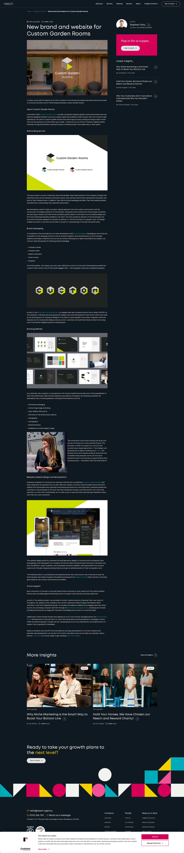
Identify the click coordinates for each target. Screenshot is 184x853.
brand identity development (48, 312)
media (98, 450)
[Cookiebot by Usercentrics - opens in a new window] (25, 849)
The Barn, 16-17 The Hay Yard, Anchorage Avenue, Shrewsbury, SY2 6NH (53, 819)
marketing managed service (78, 608)
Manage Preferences (154, 843)
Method (119, 4)
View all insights (146, 655)
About (138, 4)
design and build (82, 577)
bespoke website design (92, 482)
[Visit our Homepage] (8, 3)
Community (129, 827)
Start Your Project (73, 636)
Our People (129, 822)
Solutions (99, 4)
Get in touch (146, 831)
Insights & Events (151, 4)
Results (129, 4)
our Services (36, 636)
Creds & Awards (110, 831)
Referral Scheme (148, 827)
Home (29, 11)
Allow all (155, 837)
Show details (42, 849)
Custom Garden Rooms (48, 114)
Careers (128, 831)
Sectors (110, 4)
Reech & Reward (148, 822)
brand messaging (79, 233)
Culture (127, 818)
